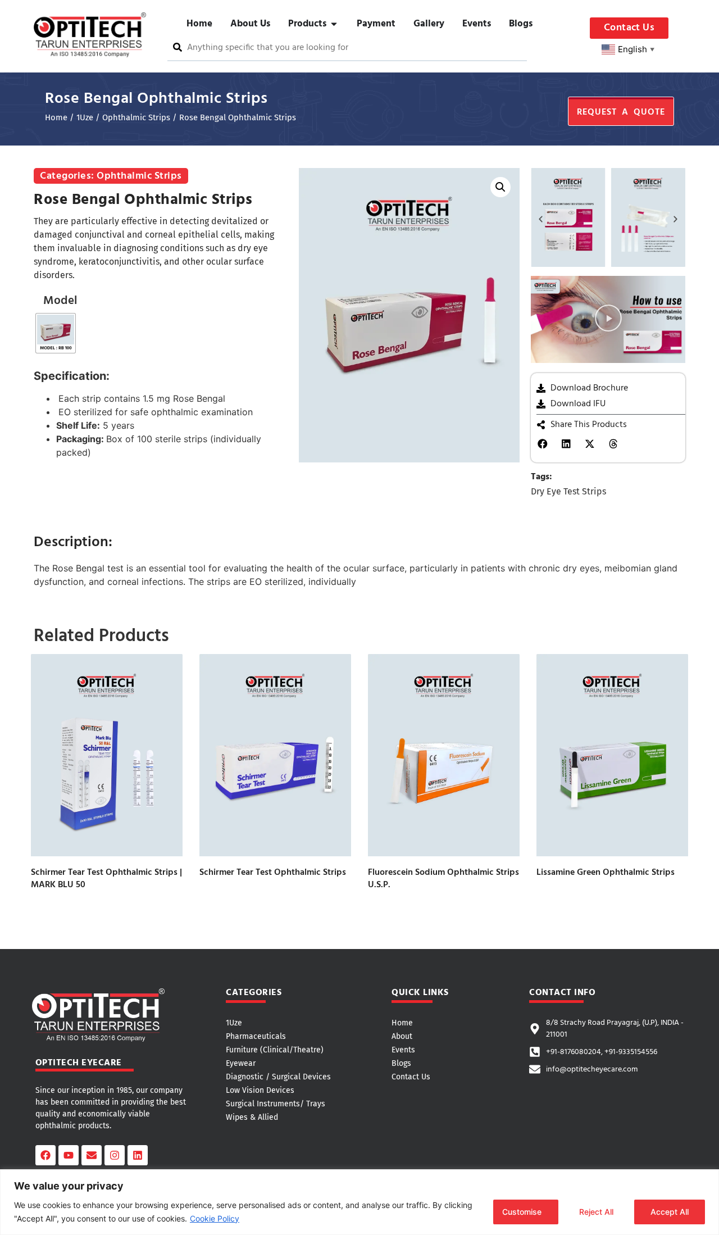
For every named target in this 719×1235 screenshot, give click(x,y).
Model (60, 301)
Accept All (669, 1211)
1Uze (84, 117)
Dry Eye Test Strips (568, 491)
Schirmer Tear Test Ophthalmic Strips (272, 872)
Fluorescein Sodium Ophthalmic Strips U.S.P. (443, 878)
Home (56, 117)
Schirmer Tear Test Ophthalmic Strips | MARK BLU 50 (106, 878)
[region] (359, 1202)
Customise (521, 1211)
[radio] (55, 333)
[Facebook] (45, 1155)
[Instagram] (114, 1155)
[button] (500, 187)
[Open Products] (334, 24)
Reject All (596, 1211)
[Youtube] (68, 1155)
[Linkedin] (138, 1155)
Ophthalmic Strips (136, 117)
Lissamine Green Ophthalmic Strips (605, 872)
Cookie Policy (214, 1218)
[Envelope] (91, 1155)
